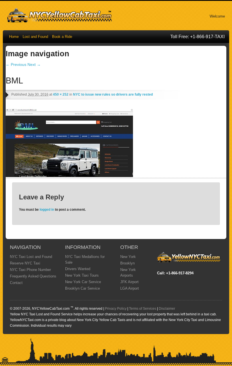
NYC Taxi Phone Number (30, 270)
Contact (16, 283)
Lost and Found (35, 37)
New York (128, 257)
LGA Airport (129, 288)
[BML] (69, 175)
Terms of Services (142, 309)
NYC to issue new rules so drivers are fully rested (113, 94)
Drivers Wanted (77, 269)
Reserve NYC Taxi (25, 263)
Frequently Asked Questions (33, 276)
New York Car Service (83, 282)
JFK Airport (129, 282)
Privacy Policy (115, 309)
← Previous (16, 64)
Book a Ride (62, 37)
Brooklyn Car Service (82, 288)
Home (14, 37)
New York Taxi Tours (82, 275)
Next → (34, 64)
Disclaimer (167, 309)
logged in (47, 210)
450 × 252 (60, 94)
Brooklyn (127, 263)
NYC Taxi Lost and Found (31, 257)
